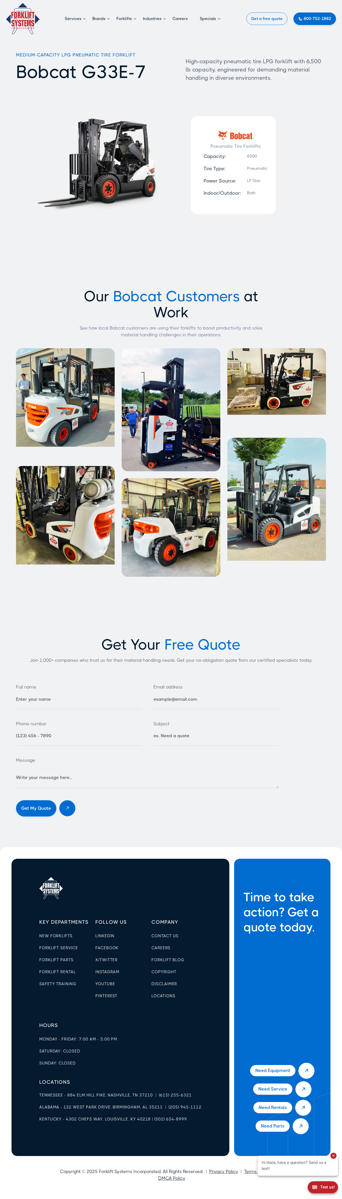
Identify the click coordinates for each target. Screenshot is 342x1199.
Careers (180, 18)
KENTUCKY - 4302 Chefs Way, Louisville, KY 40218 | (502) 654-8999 (113, 1119)
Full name (26, 687)
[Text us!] (323, 1188)
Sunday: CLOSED (57, 1063)
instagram (107, 972)
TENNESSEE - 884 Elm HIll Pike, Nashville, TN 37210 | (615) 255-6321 (115, 1095)
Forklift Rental (57, 972)
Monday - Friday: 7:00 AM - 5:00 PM (78, 1039)
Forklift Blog (167, 960)
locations (55, 1082)
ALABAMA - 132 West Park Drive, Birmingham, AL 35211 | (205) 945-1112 (120, 1107)
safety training (57, 984)
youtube (105, 984)
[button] (75, 19)
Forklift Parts (56, 960)
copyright (164, 972)
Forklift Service (58, 948)
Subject (161, 723)
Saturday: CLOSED (59, 1051)
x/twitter (106, 960)
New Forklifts (56, 936)
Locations (163, 996)
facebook (107, 948)
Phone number (31, 723)
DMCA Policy (171, 1178)
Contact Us (165, 936)
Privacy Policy (223, 1171)
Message (25, 760)
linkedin (105, 936)
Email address (168, 687)
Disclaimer (164, 984)
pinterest (106, 996)
